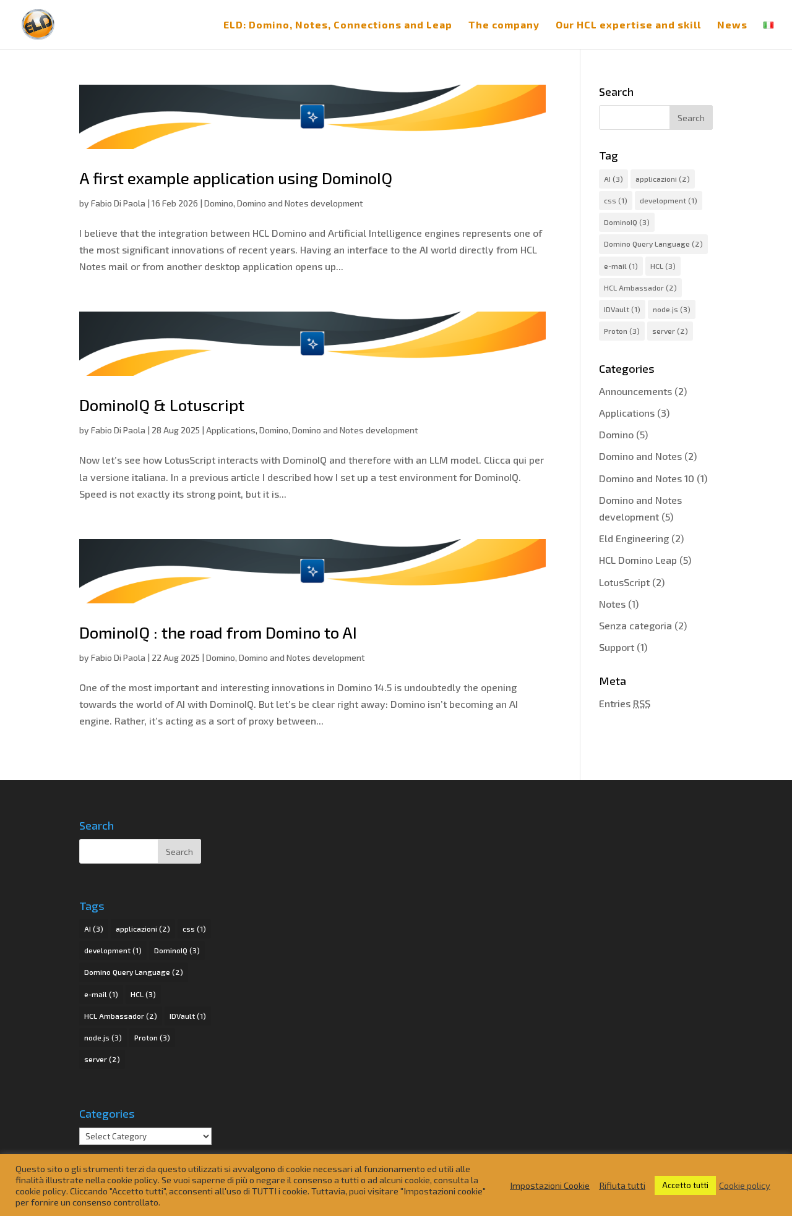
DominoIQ (627, 222)
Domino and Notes (640, 456)
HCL (663, 265)
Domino (218, 203)
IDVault (622, 309)
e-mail (621, 265)
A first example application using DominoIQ (235, 177)
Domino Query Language (653, 243)
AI (613, 178)
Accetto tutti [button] (685, 1185)
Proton (622, 330)
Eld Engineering (634, 538)
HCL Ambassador (640, 287)
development (668, 200)
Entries (624, 703)
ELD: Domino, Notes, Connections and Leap (337, 25)
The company (504, 25)
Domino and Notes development (300, 203)
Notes (612, 604)
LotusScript (624, 582)
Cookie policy (744, 1185)
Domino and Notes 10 (646, 478)
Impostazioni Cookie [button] (550, 1185)
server (670, 330)
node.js (672, 309)
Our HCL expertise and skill (628, 25)
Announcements (635, 391)
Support (616, 647)
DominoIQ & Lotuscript (161, 404)
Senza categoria (635, 625)
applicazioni (662, 178)
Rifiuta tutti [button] (622, 1185)
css (615, 200)
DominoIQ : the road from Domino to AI (218, 632)
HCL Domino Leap (638, 560)
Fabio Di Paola (118, 203)
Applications (231, 430)
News (732, 25)
